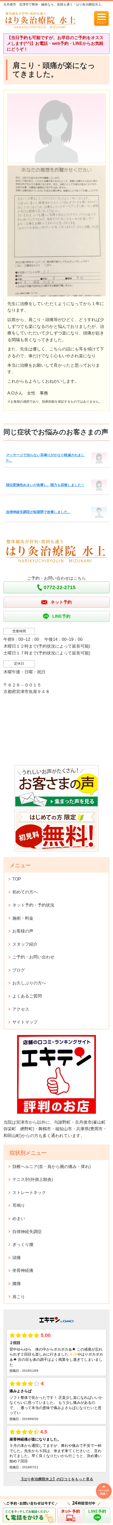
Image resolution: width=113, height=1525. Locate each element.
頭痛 (16, 1257)
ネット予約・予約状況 (33, 905)
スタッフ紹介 (25, 944)
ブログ (18, 970)
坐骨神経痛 (22, 1270)
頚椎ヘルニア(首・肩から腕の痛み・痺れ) (51, 1166)
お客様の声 (22, 931)
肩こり (18, 1296)
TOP (16, 879)
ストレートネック (29, 1192)
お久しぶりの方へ (29, 983)
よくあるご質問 (27, 996)
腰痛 (16, 1283)
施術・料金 (22, 918)
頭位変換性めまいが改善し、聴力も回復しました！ (45, 485)
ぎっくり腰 (22, 1244)
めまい (18, 1218)
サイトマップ (25, 1022)
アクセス (20, 1009)
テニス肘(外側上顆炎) (32, 1179)
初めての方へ (25, 892)
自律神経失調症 (27, 1231)
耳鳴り (18, 1205)
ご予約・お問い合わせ (33, 957)
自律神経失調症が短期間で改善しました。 (38, 512)
